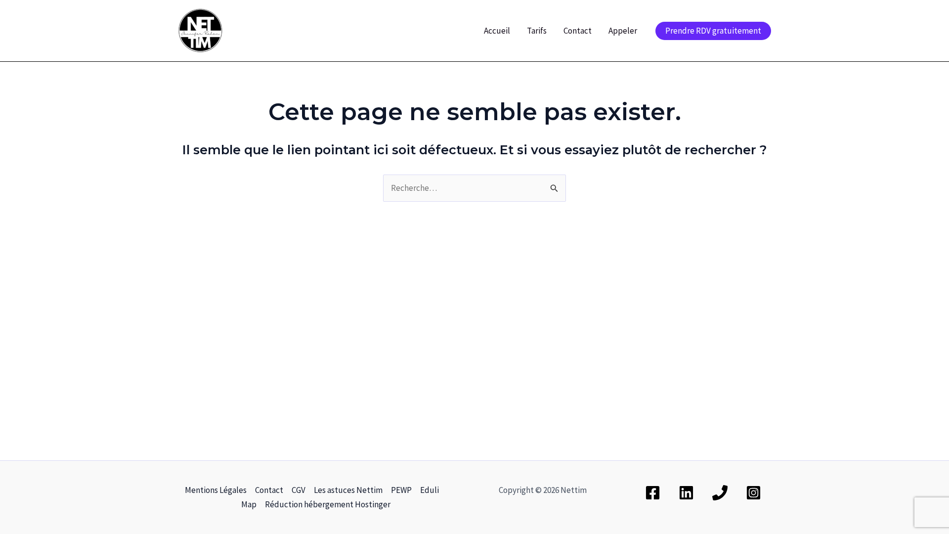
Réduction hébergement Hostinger (327, 504)
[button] (713, 31)
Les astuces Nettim (348, 490)
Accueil (497, 30)
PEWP (401, 490)
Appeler (622, 30)
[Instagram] (753, 492)
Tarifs (537, 30)
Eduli (429, 490)
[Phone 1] (720, 492)
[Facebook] (652, 492)
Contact (577, 30)
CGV (298, 490)
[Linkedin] (686, 492)
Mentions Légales (216, 490)
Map (249, 504)
